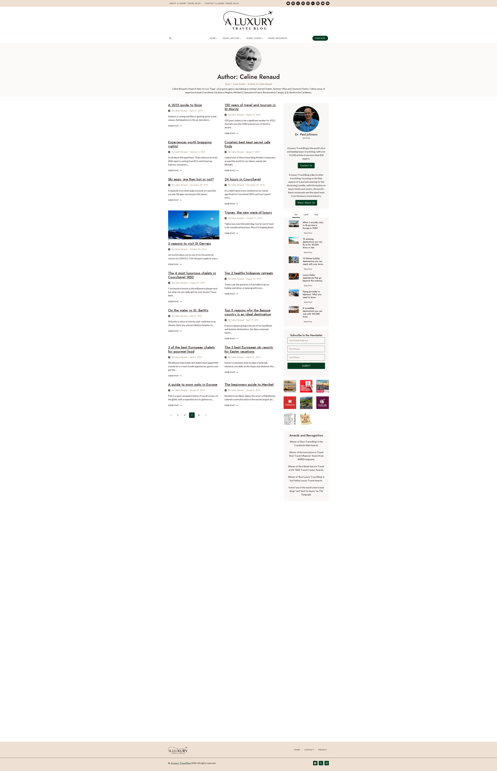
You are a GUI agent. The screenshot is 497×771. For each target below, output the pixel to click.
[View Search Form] (170, 38)
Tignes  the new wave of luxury (248, 212)
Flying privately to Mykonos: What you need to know (312, 294)
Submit (306, 365)
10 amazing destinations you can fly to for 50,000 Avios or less (312, 243)
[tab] (296, 215)
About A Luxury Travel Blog (185, 3)
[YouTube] (322, 3)
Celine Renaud (180, 110)
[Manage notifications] (490, 764)
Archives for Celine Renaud (260, 83)
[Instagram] (318, 3)
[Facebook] (293, 3)
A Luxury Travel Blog (181, 763)
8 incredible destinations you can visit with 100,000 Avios (312, 312)
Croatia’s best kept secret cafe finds (247, 144)
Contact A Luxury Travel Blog (222, 3)
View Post (175, 126)
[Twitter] (298, 3)
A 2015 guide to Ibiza (185, 104)
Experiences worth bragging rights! (190, 144)
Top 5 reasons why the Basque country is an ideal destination (248, 312)
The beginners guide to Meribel (249, 384)
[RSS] (327, 3)
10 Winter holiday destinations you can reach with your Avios (313, 261)
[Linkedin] (303, 3)
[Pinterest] (308, 3)
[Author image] (169, 110)
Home (227, 83)
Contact (309, 749)
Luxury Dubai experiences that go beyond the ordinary (312, 278)
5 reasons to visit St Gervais (189, 243)
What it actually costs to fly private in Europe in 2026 (313, 225)
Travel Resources (277, 38)
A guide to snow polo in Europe (192, 384)
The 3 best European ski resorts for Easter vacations (249, 349)
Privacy (323, 749)
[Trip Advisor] (313, 3)
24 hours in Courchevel (243, 179)
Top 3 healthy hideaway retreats (249, 273)
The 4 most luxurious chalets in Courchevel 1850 (192, 275)
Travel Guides (239, 83)
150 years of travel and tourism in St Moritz (250, 106)
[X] (321, 763)
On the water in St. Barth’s (188, 310)
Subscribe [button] (320, 38)
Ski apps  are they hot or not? (191, 179)
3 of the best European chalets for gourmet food (191, 349)
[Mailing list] (288, 3)
